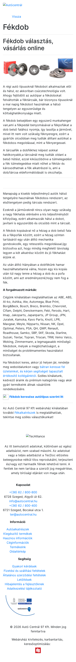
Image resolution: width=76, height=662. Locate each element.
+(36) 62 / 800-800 (23, 492)
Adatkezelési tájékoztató (24, 588)
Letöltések (24, 579)
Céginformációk (18, 542)
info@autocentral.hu (23, 501)
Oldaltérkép (18, 551)
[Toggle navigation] (70, 5)
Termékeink (18, 547)
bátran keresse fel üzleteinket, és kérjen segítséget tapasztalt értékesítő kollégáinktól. (34, 371)
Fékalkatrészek (25, 412)
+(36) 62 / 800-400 (23, 505)
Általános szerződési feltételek (24, 575)
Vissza (16, 16)
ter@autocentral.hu (23, 514)
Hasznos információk (17, 538)
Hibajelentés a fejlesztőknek (24, 584)
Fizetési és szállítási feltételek (24, 571)
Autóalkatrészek (17, 529)
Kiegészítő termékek (17, 534)
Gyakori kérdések (24, 566)
